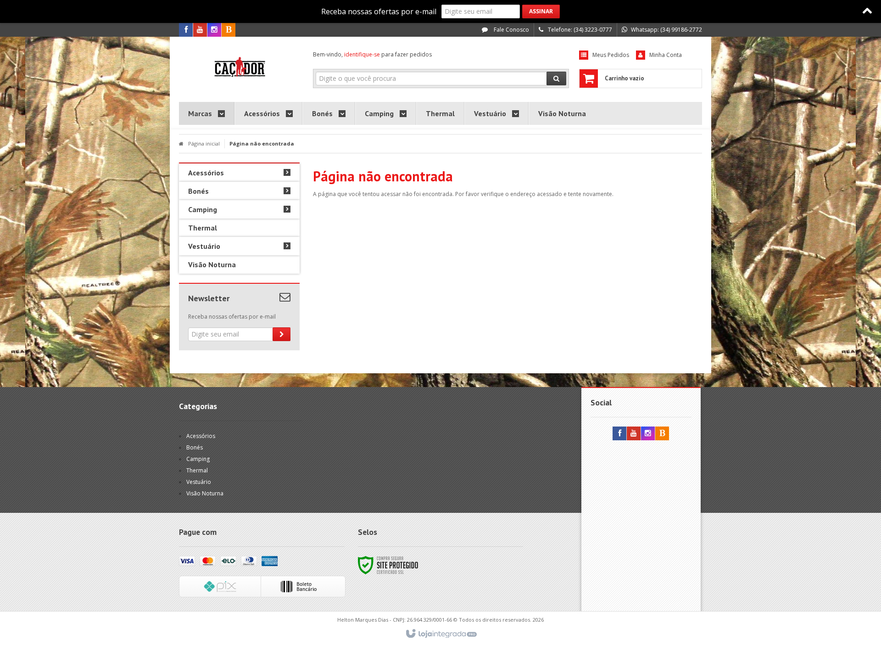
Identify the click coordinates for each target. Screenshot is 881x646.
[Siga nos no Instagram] (214, 30)
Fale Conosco (510, 30)
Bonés (194, 447)
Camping (198, 459)
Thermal (197, 470)
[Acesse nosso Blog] (228, 30)
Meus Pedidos (610, 55)
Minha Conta (665, 55)
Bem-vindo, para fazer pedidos (372, 54)
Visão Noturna (204, 493)
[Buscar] (556, 78)
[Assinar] (541, 11)
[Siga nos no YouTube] (634, 434)
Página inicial (204, 143)
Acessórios (200, 436)
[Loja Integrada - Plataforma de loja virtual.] (440, 634)
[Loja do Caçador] (239, 67)
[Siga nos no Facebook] (186, 30)
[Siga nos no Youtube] (200, 30)
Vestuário (198, 482)
